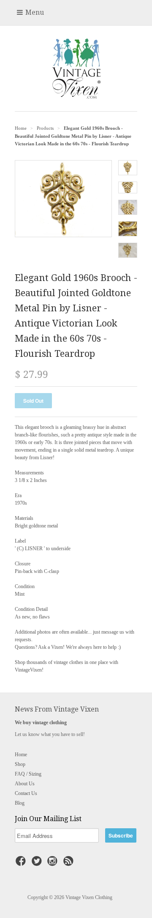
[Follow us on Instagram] (53, 863)
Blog (19, 803)
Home (21, 754)
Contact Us (26, 793)
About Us (25, 784)
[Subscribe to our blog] (69, 863)
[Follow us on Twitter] (38, 863)
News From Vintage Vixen (57, 709)
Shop (20, 764)
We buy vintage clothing (41, 722)
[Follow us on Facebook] (22, 863)
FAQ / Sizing (28, 774)
